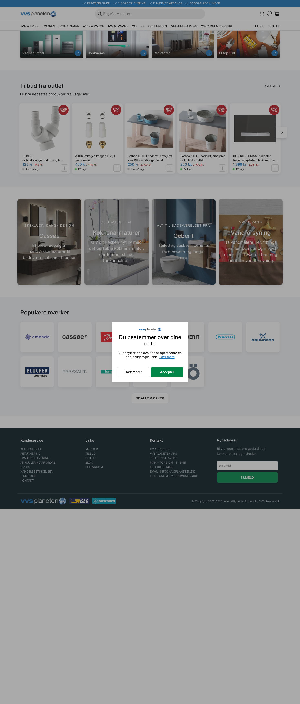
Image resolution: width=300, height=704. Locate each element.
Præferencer (133, 372)
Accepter (167, 372)
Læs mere (167, 357)
